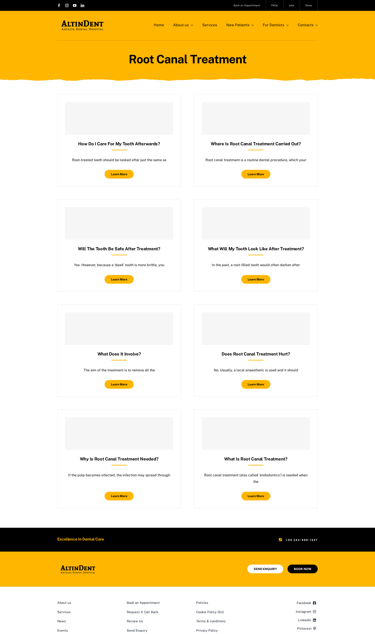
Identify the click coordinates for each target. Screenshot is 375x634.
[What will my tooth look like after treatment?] (256, 223)
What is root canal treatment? (255, 459)
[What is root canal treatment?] (256, 433)
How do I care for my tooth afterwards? (119, 143)
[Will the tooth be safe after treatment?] (119, 223)
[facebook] (59, 5)
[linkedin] (82, 5)
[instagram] (67, 5)
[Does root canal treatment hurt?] (256, 328)
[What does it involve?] (119, 328)
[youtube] (74, 5)
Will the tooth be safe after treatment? (119, 248)
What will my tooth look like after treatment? (256, 248)
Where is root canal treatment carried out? (256, 143)
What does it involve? (119, 354)
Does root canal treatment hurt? (256, 354)
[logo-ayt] (82, 21)
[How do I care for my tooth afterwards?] (119, 118)
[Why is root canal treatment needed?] (119, 433)
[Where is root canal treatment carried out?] (256, 118)
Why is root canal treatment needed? (119, 459)
